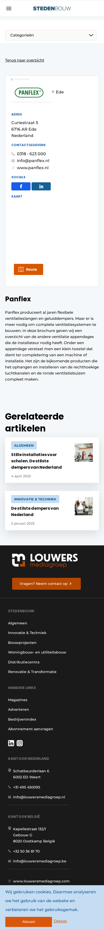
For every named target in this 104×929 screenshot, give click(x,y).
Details (60, 921)
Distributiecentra (23, 662)
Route (31, 269)
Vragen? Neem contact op (44, 583)
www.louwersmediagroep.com (41, 881)
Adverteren (18, 709)
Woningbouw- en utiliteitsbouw (37, 652)
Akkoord (28, 922)
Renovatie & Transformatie (32, 671)
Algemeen (17, 623)
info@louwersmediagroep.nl (39, 797)
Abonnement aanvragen (30, 729)
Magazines (17, 700)
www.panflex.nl (32, 167)
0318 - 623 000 (31, 153)
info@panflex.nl (33, 160)
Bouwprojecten (22, 642)
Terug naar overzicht (24, 60)
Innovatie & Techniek (27, 632)
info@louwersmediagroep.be (39, 861)
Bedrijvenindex (22, 719)
